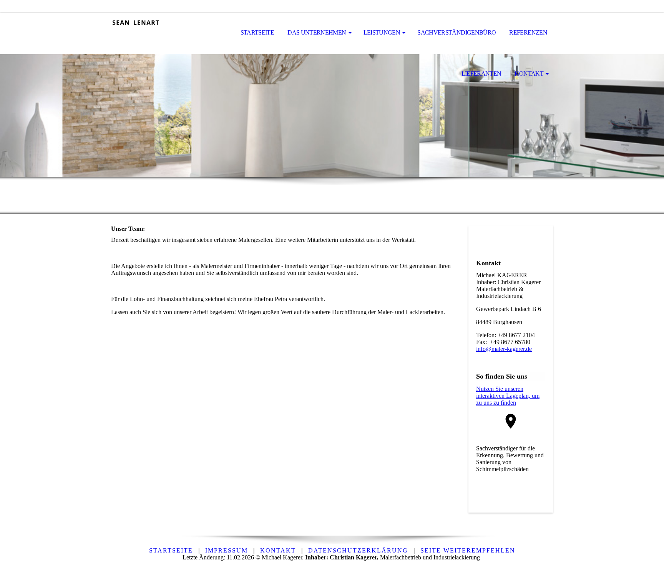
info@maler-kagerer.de (504, 349)
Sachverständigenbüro (456, 32)
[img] (149, 33)
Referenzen (528, 32)
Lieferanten (481, 73)
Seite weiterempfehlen (467, 550)
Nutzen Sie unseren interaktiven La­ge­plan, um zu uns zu (508, 395)
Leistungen (382, 32)
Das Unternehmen (316, 32)
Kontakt (529, 73)
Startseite (257, 32)
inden (509, 402)
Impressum (226, 550)
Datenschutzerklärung (358, 550)
